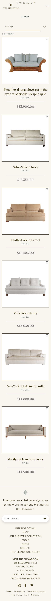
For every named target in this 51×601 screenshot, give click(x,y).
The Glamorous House (25, 552)
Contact (25, 548)
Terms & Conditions (31, 595)
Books (26, 540)
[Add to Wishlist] (47, 39)
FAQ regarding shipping (36, 591)
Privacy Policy (19, 591)
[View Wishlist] (20, 3)
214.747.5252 (27, 570)
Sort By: (9, 26)
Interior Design (25, 528)
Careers (9, 591)
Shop (25, 532)
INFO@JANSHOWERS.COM (25, 578)
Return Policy (17, 595)
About (25, 544)
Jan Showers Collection (25, 536)
